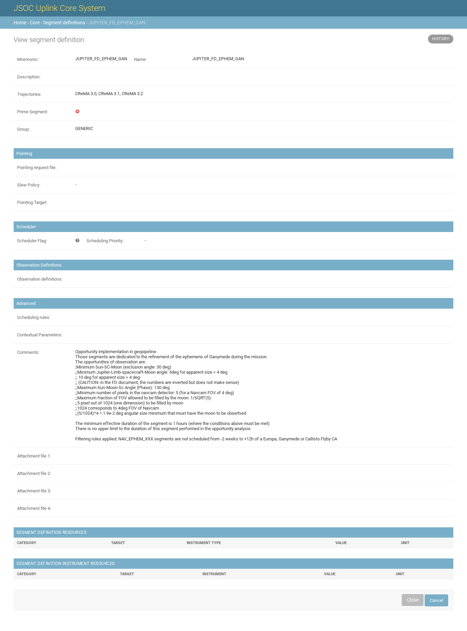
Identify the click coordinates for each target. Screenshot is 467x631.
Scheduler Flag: (32, 240)
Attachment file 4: (34, 508)
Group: (23, 129)
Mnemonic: (28, 59)
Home (20, 22)
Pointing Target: (32, 202)
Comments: (28, 352)
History (441, 39)
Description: (28, 76)
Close (412, 600)
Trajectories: (29, 94)
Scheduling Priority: (104, 240)
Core (35, 22)
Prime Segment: (32, 111)
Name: (140, 59)
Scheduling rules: (33, 317)
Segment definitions (64, 22)
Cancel (436, 600)
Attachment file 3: (34, 490)
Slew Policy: (28, 185)
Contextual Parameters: (39, 334)
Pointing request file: (36, 167)
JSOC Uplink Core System (59, 8)
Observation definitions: (40, 279)
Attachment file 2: (34, 473)
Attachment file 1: (34, 456)
